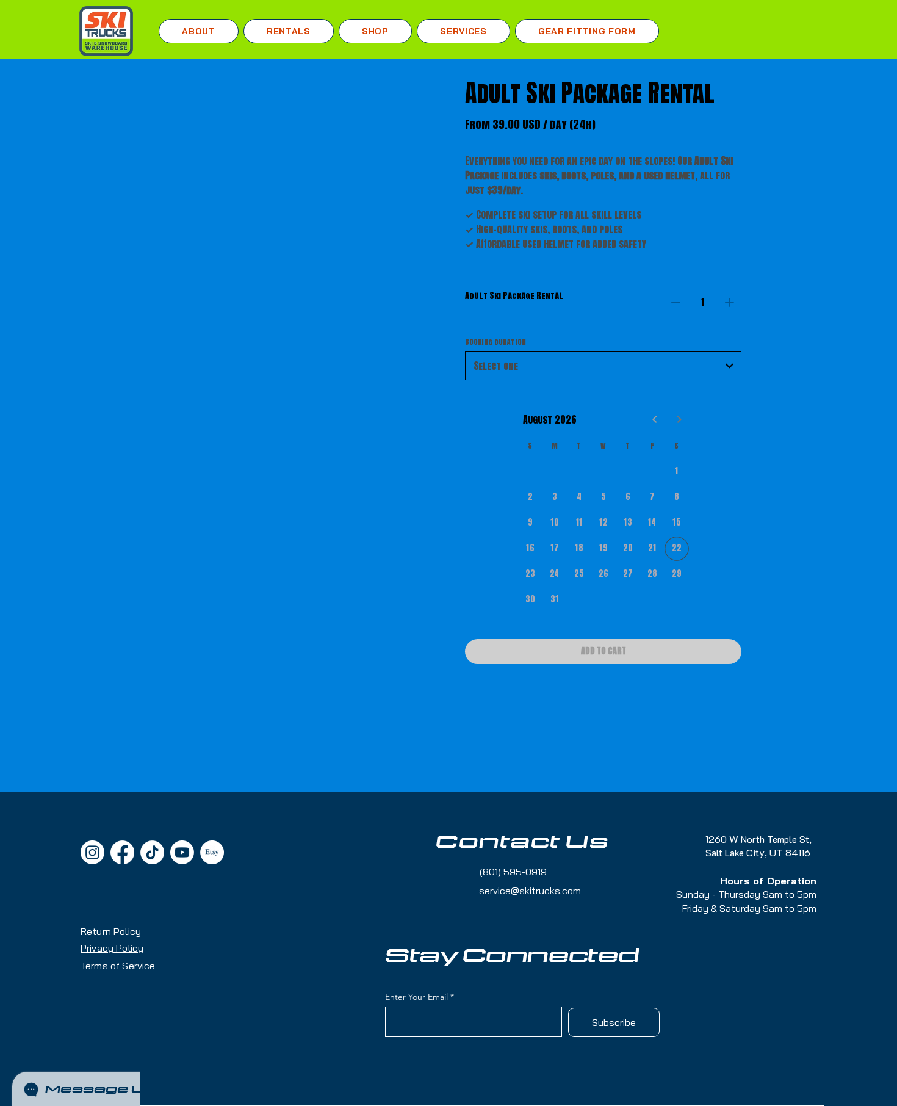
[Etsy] (212, 852)
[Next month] (679, 419)
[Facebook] (122, 852)
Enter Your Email (416, 996)
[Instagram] (92, 852)
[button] (288, 31)
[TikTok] (152, 852)
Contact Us (522, 842)
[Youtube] (182, 852)
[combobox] (603, 365)
